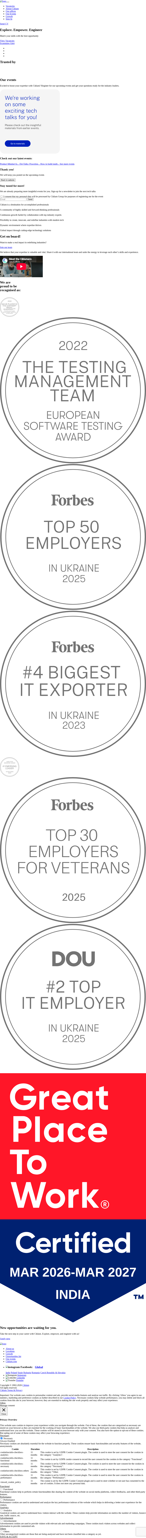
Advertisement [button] (6, 1518)
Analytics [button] (4, 1507)
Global (39, 1367)
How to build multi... (50, 164)
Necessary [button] (4, 1435)
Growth (9, 16)
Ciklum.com (11, 1361)
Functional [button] (5, 1486)
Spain (20, 1372)
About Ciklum (12, 8)
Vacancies (10, 6)
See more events (67, 164)
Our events (11, 1359)
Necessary (8, 1438)
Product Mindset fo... (10, 164)
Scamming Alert (7, 43)
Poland (14, 1372)
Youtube (20, 1380)
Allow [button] (3, 1403)
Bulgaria (27, 1372)
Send (30, 199)
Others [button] (3, 1528)
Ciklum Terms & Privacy (11, 1390)
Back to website (7, 180)
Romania (36, 1372)
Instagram (21, 1375)
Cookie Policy (69, 1398)
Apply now (5, 1338)
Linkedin (21, 1378)
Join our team (6, 247)
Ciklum (25, 1385)
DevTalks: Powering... (30, 164)
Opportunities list (13, 1356)
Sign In (9, 19)
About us (10, 1348)
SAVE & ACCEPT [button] (9, 1536)
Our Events (11, 14)
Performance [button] (5, 1497)
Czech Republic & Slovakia (52, 1372)
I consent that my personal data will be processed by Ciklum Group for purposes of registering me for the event (53, 196)
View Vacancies (7, 41)
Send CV (4, 24)
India (8, 1372)
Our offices (11, 11)
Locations (10, 1351)
